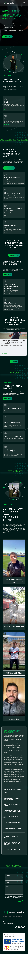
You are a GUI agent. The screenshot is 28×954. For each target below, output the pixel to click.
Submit (19, 901)
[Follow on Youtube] (24, 927)
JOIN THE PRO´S (8, 109)
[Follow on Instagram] (16, 927)
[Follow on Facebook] (19, 927)
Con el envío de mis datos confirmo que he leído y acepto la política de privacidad (14, 897)
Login (4, 921)
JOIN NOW (14, 361)
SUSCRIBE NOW (14, 255)
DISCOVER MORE (9, 168)
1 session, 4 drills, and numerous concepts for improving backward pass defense (13, 342)
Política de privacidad (8, 923)
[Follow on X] (22, 927)
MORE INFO (7, 274)
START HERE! (7, 36)
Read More (4, 353)
